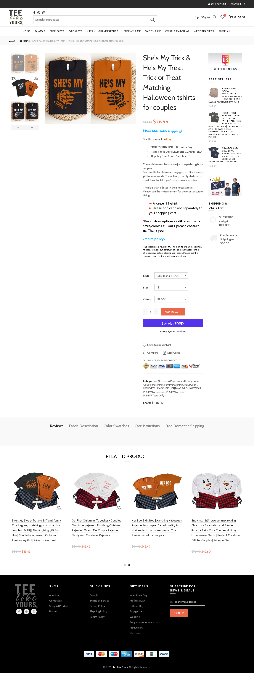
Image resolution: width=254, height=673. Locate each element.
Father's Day (137, 606)
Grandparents (108, 31)
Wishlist (224, 15)
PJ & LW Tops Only (153, 395)
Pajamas (40, 31)
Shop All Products (59, 606)
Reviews (56, 426)
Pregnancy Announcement (145, 622)
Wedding (135, 616)
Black (161, 299)
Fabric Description (83, 426)
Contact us (237, 4)
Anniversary (136, 627)
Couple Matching (177, 31)
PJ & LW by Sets (175, 392)
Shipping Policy (98, 611)
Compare (152, 352)
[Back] (12, 40)
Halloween (190, 384)
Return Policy (97, 616)
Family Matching (173, 384)
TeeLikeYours (120, 667)
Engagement (137, 611)
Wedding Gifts (204, 31)
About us (54, 595)
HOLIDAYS (149, 388)
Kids (90, 31)
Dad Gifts (76, 31)
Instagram (34, 611)
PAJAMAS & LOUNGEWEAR (186, 388)
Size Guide (173, 352)
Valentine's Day (138, 595)
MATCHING (163, 388)
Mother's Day (137, 600)
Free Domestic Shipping (184, 426)
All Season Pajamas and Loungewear (178, 381)
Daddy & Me (153, 31)
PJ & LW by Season (154, 392)
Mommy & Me (132, 31)
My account (218, 4)
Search (152, 20)
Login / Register (202, 17)
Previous (18, 127)
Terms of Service (99, 600)
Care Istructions (147, 426)
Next (32, 127)
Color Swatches (116, 426)
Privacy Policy (97, 606)
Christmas (136, 633)
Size (145, 287)
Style (146, 276)
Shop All (224, 31)
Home (26, 31)
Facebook (19, 611)
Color (146, 299)
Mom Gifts (57, 31)
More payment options (173, 331)
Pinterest (26, 611)
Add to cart (173, 311)
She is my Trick (168, 276)
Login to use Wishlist (159, 345)
